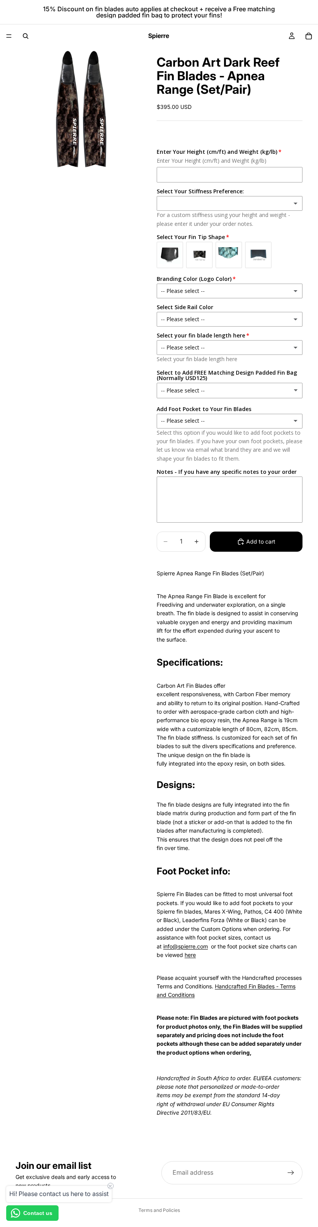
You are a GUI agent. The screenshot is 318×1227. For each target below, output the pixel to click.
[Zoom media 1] (77, 109)
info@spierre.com (185, 946)
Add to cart (260, 541)
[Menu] (9, 36)
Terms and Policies (159, 1210)
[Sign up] (291, 1173)
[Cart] (308, 36)
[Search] (25, 36)
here (190, 955)
